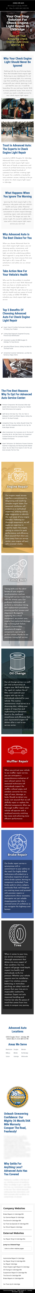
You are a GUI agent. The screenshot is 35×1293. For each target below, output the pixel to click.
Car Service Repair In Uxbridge (13, 1217)
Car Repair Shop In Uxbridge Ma (14, 1239)
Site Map (21, 1291)
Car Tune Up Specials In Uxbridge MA (15, 1224)
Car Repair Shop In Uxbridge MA (14, 1261)
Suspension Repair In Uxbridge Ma (15, 1273)
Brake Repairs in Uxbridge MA (13, 1214)
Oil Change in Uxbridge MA (12, 1270)
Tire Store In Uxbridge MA (12, 1221)
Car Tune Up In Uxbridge (11, 1284)
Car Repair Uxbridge (10, 1264)
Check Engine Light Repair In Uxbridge (16, 1267)
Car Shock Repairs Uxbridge (12, 1227)
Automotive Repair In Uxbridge (13, 1258)
